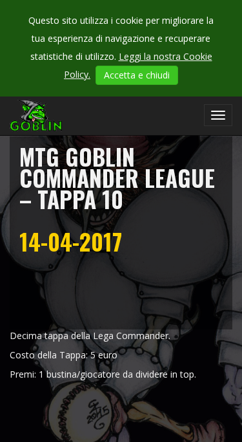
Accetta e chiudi (137, 75)
